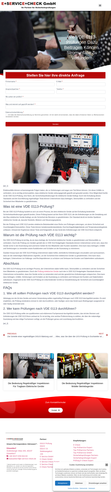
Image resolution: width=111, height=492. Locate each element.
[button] (107, 465)
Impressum (91, 488)
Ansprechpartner (13, 89)
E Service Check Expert (50, 462)
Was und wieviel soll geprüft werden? (21, 104)
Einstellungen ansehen (98, 483)
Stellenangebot (46, 451)
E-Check (76, 445)
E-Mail (59, 81)
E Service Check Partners (50, 464)
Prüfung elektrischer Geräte (48, 271)
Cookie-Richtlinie (73, 488)
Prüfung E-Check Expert (83, 460)
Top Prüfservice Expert (82, 447)
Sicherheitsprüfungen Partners (85, 455)
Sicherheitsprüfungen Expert (85, 458)
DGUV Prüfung (46, 443)
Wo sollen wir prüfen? (15, 97)
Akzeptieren (62, 483)
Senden (56, 124)
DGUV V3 (44, 449)
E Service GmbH (46, 456)
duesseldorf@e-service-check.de (22, 459)
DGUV (42, 446)
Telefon (60, 89)
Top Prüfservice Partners (83, 450)
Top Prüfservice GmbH (82, 453)
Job (41, 454)
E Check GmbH (46, 459)
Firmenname (11, 81)
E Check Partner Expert (49, 467)
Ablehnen (79, 483)
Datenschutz (83, 488)
